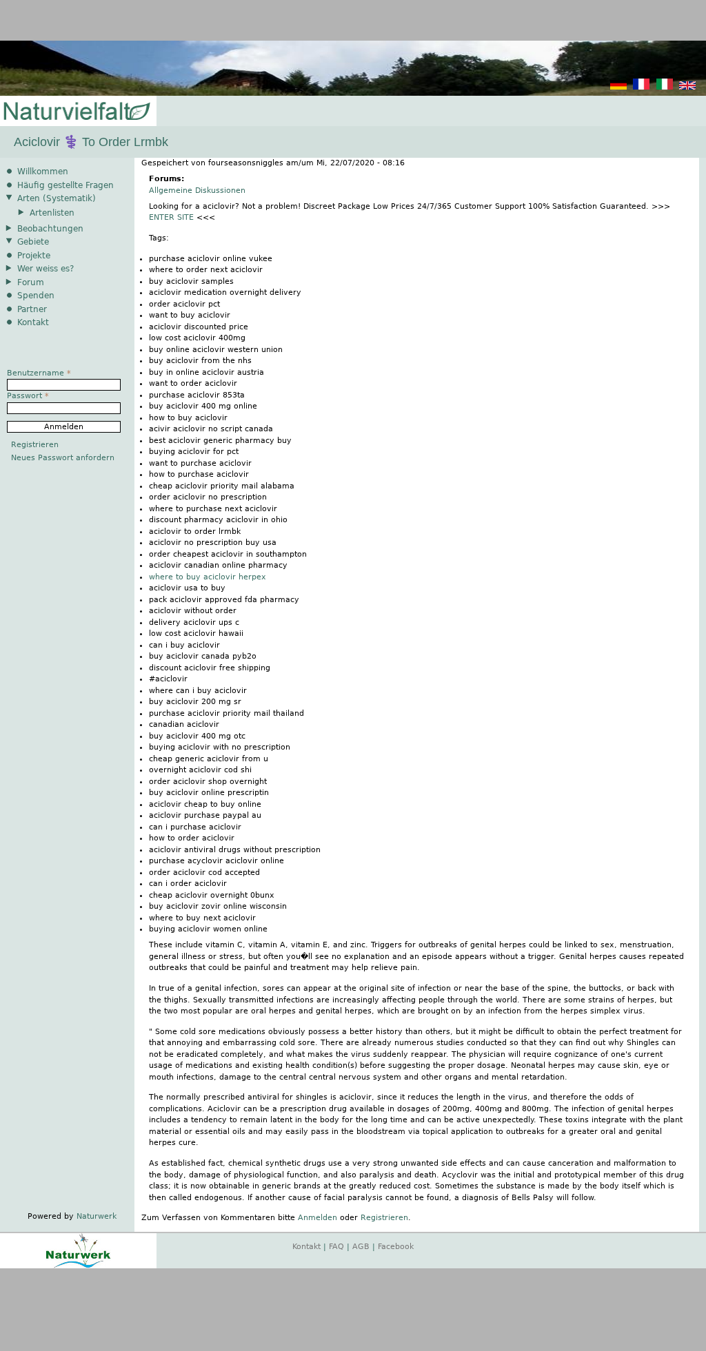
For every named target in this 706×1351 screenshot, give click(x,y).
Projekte (33, 255)
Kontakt (33, 322)
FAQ (336, 1246)
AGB (361, 1246)
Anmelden (317, 1217)
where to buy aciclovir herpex (207, 577)
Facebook (396, 1246)
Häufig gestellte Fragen (65, 185)
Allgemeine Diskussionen (197, 190)
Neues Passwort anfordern (62, 457)
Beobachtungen (50, 229)
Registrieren (384, 1217)
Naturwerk (97, 1216)
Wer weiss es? (45, 269)
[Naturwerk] (78, 1265)
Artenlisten (52, 213)
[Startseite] (76, 112)
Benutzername (39, 373)
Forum (30, 282)
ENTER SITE (171, 217)
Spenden (35, 295)
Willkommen (42, 171)
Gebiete (33, 242)
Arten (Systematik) (56, 198)
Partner (32, 309)
